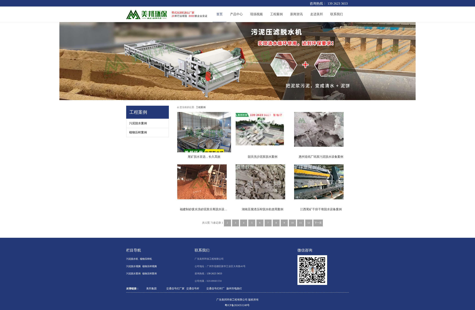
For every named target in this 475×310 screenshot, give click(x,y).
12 (308, 223)
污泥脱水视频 (133, 266)
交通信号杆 (192, 288)
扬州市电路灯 (234, 288)
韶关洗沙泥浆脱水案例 (262, 156)
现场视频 (256, 14)
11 (300, 223)
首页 (219, 14)
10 (292, 223)
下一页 (318, 223)
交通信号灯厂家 (175, 288)
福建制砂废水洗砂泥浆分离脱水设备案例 (206, 209)
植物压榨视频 (149, 266)
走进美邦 (316, 14)
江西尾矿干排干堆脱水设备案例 (321, 209)
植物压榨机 (146, 258)
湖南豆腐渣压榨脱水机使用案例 (262, 209)
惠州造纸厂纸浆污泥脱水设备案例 (321, 156)
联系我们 (336, 14)
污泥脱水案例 (138, 123)
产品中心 (236, 14)
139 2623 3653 (337, 3)
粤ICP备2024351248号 (237, 305)
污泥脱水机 (132, 258)
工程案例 (276, 14)
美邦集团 (151, 288)
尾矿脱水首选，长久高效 (204, 156)
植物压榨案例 (138, 132)
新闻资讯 (296, 14)
